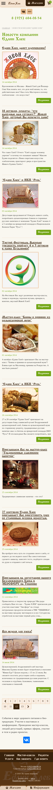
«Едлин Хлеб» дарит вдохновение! (24, 48)
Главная (6, 28)
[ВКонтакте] (26, 740)
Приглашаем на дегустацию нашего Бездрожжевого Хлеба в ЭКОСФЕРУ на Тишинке (26, 581)
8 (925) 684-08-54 (26, 18)
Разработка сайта (19, 781)
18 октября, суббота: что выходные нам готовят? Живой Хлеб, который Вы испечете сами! (25, 114)
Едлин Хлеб (14, 3)
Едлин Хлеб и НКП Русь (21, 180)
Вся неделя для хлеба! (17, 631)
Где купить (41, 758)
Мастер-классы (26, 755)
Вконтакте (23, 11)
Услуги (9, 758)
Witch (33, 778)
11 (11, 706)
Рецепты (43, 755)
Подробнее (43, 100)
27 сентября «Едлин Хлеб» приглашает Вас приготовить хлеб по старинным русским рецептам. (25, 515)
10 (5, 706)
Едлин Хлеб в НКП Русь (21, 384)
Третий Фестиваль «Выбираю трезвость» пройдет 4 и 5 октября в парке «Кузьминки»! (25, 245)
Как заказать (23, 758)
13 (22, 706)
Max (29, 11)
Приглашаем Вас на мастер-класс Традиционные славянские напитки (24, 453)
